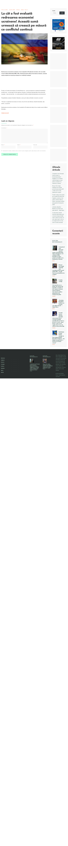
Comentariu (4, 127)
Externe (22, 9)
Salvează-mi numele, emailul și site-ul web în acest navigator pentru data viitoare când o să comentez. (24, 150)
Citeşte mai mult (5, 113)
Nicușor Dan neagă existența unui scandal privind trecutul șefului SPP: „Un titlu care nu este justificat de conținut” (58, 189)
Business (3, 358)
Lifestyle (3, 364)
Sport (2, 370)
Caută (53, 10)
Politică (53, 276)
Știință (53, 260)
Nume (3, 144)
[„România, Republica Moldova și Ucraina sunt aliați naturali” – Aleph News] (54, 301)
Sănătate (53, 296)
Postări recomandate (57, 241)
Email (18, 144)
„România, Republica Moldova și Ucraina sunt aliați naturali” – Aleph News (58, 208)
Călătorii (3, 360)
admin (6, 9)
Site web (35, 144)
